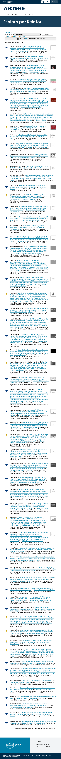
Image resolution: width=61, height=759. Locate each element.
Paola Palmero (40, 227)
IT (54, 1)
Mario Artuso (30, 210)
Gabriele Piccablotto (16, 343)
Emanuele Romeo (42, 508)
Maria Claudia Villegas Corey (24, 312)
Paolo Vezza (34, 415)
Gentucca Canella (37, 401)
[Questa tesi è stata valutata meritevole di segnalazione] (6, 129)
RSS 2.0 (22, 36)
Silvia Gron (37, 427)
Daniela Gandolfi (34, 482)
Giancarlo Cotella (39, 210)
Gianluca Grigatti (34, 220)
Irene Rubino (36, 525)
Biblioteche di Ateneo (42, 744)
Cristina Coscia (39, 72)
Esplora (15, 15)
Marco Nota (37, 107)
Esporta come (9, 34)
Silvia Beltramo (20, 327)
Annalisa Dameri (23, 560)
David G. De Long (47, 623)
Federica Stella (19, 551)
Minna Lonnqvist (15, 611)
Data (26, 39)
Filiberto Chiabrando (33, 49)
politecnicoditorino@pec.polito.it (11, 756)
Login (46, 1)
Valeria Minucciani (27, 581)
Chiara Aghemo (14, 644)
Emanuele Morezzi (18, 60)
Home (7, 15)
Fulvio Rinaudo (37, 253)
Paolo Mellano (50, 590)
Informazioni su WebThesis (45, 747)
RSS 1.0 (15, 36)
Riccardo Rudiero (15, 253)
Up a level (9, 32)
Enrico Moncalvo (15, 470)
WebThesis (14, 8)
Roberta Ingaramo (18, 157)
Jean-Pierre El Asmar (28, 199)
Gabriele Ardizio (49, 673)
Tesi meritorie (29, 15)
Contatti (38, 741)
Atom (8, 36)
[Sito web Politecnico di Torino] (21, 1)
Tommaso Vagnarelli (21, 51)
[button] (47, 34)
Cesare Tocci (43, 496)
